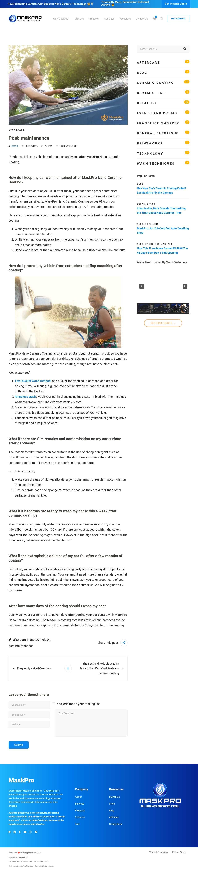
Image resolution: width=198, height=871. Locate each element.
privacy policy (104, 458)
